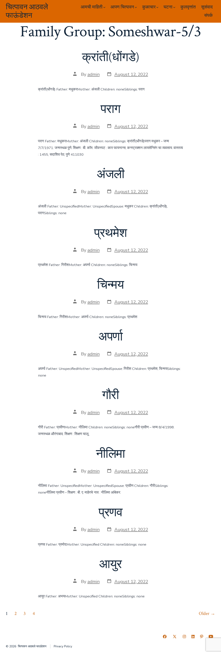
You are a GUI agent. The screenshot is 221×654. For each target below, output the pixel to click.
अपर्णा (110, 337)
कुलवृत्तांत (188, 7)
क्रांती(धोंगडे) (110, 57)
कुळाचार (149, 7)
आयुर (110, 564)
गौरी (110, 395)
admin (93, 74)
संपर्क (208, 15)
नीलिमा (110, 454)
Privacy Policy (63, 646)
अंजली (110, 174)
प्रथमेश (110, 233)
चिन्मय (110, 285)
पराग (110, 109)
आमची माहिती (92, 7)
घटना (168, 7)
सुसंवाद (207, 7)
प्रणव (110, 513)
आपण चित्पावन (122, 7)
